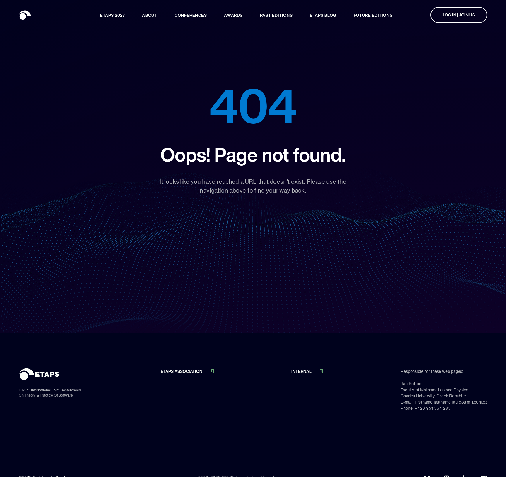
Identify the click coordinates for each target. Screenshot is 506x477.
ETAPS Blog (323, 15)
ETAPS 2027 (112, 15)
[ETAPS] (41, 15)
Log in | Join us (459, 15)
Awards (233, 15)
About (149, 15)
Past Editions (276, 15)
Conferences (191, 15)
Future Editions (373, 15)
